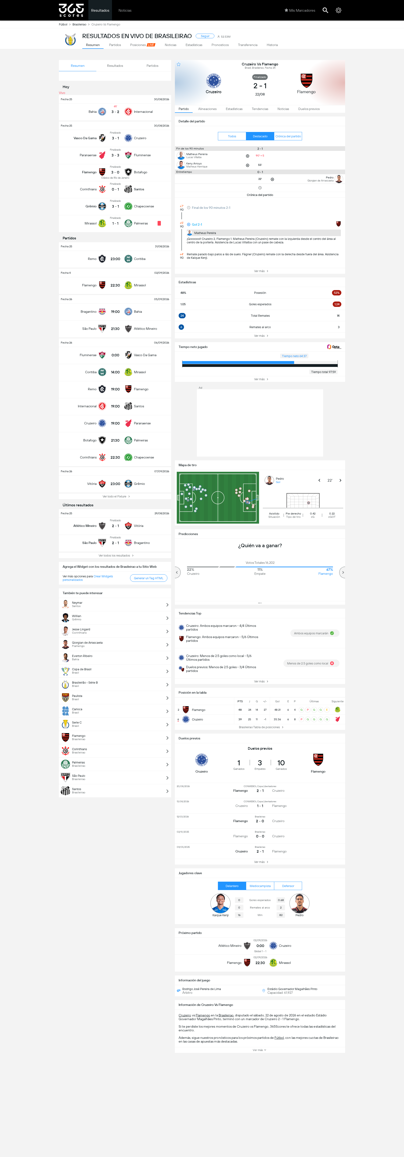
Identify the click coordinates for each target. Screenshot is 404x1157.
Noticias (125, 10)
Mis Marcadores (302, 10)
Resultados (100, 10)
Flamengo (203, 1015)
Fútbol (63, 24)
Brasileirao (79, 24)
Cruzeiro (185, 1015)
